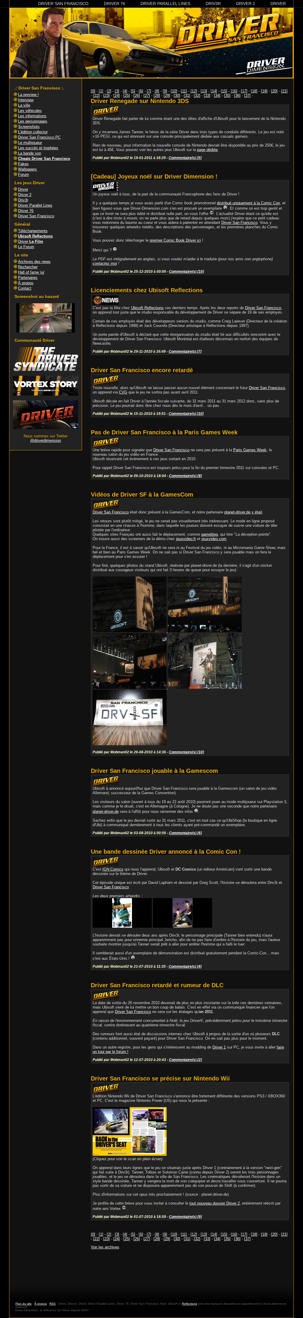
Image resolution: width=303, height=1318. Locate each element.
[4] (125, 91)
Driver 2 (245, 3)
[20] (274, 91)
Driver (278, 3)
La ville (24, 105)
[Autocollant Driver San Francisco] (130, 744)
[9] (165, 91)
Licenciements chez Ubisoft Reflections (147, 290)
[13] (204, 91)
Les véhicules (30, 110)
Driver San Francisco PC (39, 137)
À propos (25, 283)
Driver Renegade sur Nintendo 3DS (140, 101)
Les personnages (32, 121)
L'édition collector (33, 132)
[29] (167, 95)
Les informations (32, 116)
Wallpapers (27, 169)
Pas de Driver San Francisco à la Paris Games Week (164, 432)
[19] (264, 91)
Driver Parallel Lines (165, 3)
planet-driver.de (106, 811)
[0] (93, 91)
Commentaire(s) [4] (185, 966)
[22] (96, 95)
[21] (284, 91)
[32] (197, 95)
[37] (247, 95)
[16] (234, 91)
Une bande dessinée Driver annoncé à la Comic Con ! (166, 851)
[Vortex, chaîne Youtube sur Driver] (45, 394)
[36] (237, 95)
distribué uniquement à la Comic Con (248, 203)
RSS (52, 1303)
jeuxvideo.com (214, 539)
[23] (106, 95)
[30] (177, 95)
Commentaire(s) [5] (185, 158)
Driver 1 (219, 1047)
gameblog (209, 534)
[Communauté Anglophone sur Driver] (45, 428)
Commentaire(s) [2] (185, 1060)
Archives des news (34, 261)
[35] (227, 95)
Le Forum (26, 247)
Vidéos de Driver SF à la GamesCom (142, 494)
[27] (147, 95)
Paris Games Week (250, 450)
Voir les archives (105, 1247)
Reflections (189, 1303)
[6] (141, 91)
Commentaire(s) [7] (185, 351)
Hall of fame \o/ (31, 272)
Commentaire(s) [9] (185, 1217)
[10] (174, 91)
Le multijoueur (30, 142)
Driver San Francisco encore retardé (142, 370)
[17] (244, 91)
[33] (207, 95)
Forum (23, 174)
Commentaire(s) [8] (185, 476)
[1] (101, 91)
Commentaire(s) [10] (186, 271)
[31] (187, 95)
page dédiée (207, 149)
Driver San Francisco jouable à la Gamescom (154, 771)
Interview (25, 100)
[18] (254, 91)
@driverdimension (45, 440)
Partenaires (28, 277)
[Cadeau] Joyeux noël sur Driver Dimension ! (154, 176)
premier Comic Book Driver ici (175, 240)
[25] (126, 95)
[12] (194, 91)
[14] (214, 91)
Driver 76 (114, 3)
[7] (149, 91)
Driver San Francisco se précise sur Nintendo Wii (160, 1078)
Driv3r (213, 3)
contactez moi (105, 263)
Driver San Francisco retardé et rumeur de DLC (157, 985)
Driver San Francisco (63, 3)
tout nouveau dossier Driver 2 (214, 1203)
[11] (184, 91)
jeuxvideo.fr (186, 539)
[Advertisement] (190, 1270)
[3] (117, 91)
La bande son (29, 153)
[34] (217, 95)
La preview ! (28, 94)
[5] (133, 91)
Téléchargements (33, 231)
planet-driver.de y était (243, 512)
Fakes (23, 164)
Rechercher (28, 267)
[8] (157, 91)
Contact (24, 288)
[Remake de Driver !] (45, 369)
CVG (123, 392)
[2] (109, 91)
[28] (157, 95)
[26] (136, 95)
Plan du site (23, 1303)
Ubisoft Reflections (147, 308)
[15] (224, 91)
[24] (116, 95)
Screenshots (29, 126)
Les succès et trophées (38, 148)
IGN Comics (112, 869)
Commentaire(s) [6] (185, 833)
